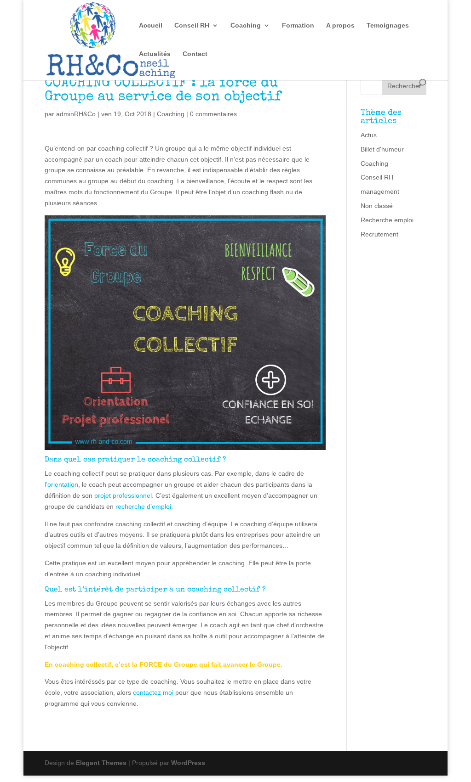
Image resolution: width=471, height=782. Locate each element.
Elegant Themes (101, 762)
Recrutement (379, 234)
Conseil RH (191, 25)
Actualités (155, 54)
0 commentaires (213, 114)
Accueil (150, 25)
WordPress (188, 762)
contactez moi (153, 692)
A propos (340, 25)
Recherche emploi (387, 220)
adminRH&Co (76, 114)
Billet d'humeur (382, 149)
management (380, 191)
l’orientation (61, 484)
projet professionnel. (124, 495)
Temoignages (388, 25)
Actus (369, 135)
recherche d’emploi (143, 506)
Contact (195, 54)
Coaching (245, 25)
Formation (298, 25)
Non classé (377, 205)
